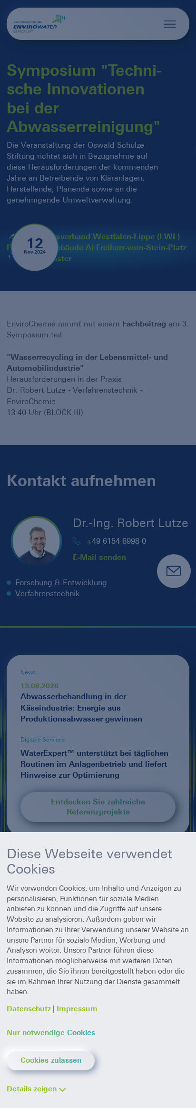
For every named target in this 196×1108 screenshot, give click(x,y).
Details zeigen (32, 1089)
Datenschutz (29, 1009)
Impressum (77, 1009)
